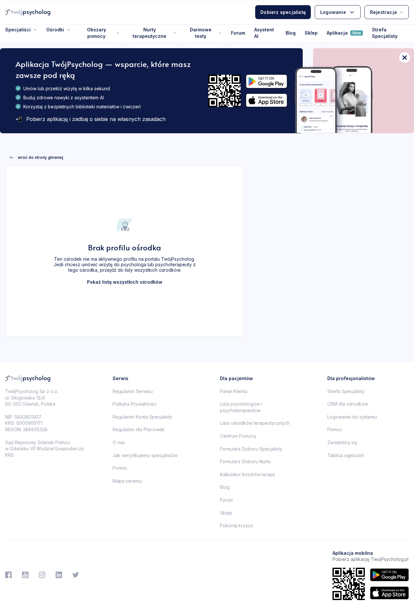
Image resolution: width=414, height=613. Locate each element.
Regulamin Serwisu (133, 391)
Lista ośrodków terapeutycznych (255, 423)
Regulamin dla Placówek (139, 429)
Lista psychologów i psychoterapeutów (241, 407)
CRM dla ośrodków (347, 404)
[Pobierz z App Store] (266, 100)
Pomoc (120, 468)
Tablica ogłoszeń (345, 455)
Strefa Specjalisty (385, 33)
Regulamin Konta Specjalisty (142, 417)
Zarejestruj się (342, 442)
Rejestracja (383, 12)
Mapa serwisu (127, 481)
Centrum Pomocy (238, 436)
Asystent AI (264, 33)
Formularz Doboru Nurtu (245, 461)
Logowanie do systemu (352, 417)
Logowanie (333, 12)
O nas (119, 442)
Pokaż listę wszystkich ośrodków (124, 282)
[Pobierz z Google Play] (266, 81)
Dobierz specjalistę (283, 12)
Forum (238, 33)
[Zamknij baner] (404, 57)
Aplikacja (344, 33)
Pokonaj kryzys (236, 525)
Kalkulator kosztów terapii (247, 474)
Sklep (311, 33)
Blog (291, 33)
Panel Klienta (233, 391)
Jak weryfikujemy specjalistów (145, 455)
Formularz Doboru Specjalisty (251, 449)
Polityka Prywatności (135, 404)
